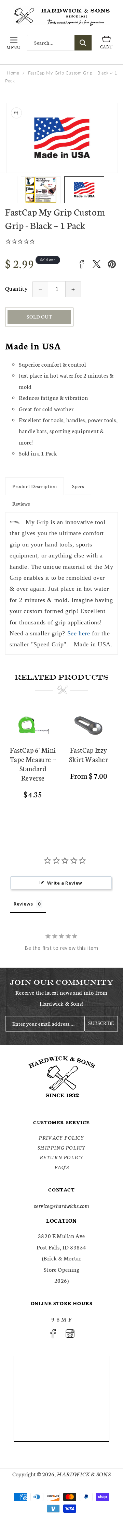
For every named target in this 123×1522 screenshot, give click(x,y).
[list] (61, 766)
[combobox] (59, 42)
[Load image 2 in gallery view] (41, 189)
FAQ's (61, 1167)
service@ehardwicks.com (61, 1205)
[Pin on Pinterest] (112, 264)
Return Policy (62, 1157)
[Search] (83, 42)
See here (78, 633)
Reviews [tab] (23, 904)
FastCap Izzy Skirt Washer (88, 754)
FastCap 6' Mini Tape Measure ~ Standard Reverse (33, 763)
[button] (13, 42)
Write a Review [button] (64, 883)
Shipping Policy (62, 1147)
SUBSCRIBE (101, 1023)
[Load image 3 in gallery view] (84, 189)
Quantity (16, 288)
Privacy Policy (61, 1137)
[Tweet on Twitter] (96, 264)
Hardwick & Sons (84, 1474)
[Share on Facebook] (81, 264)
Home (13, 73)
